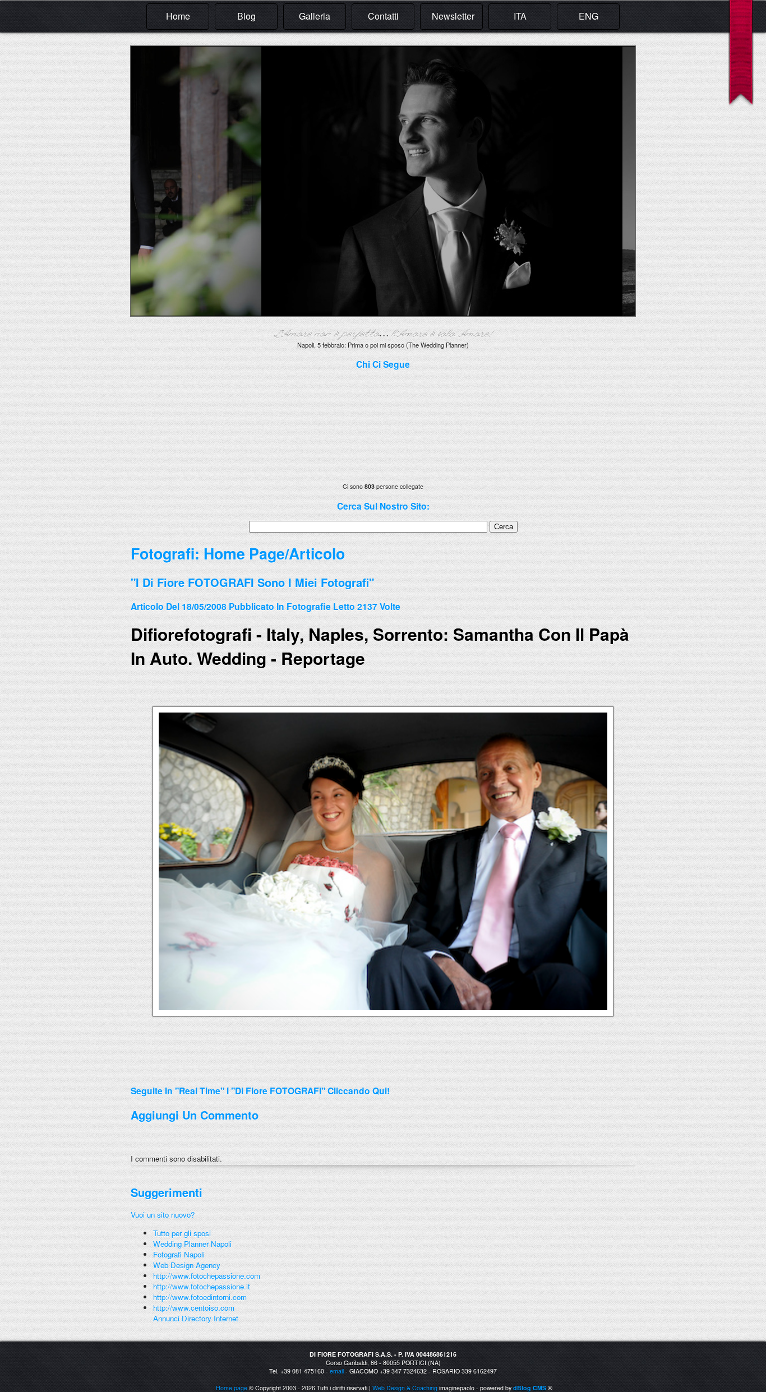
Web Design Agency (186, 1265)
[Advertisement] (262, 1071)
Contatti (383, 16)
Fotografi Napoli (179, 1254)
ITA (520, 16)
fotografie (309, 606)
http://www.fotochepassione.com (206, 1275)
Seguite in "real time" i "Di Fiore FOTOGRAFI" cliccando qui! (260, 1090)
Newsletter (453, 16)
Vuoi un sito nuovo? (163, 1214)
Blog (246, 16)
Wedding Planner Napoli (192, 1243)
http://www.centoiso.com (193, 1307)
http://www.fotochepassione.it (201, 1286)
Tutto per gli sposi (182, 1233)
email (337, 1371)
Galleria (314, 16)
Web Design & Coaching (404, 1388)
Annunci (166, 1318)
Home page (231, 1388)
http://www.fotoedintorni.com (200, 1297)
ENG (588, 16)
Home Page (244, 553)
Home (178, 16)
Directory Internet (210, 1318)
